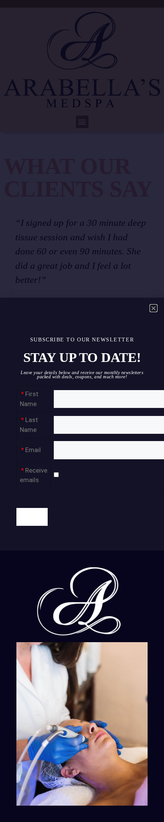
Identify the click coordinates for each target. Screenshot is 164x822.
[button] (153, 308)
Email (33, 450)
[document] (82, 411)
